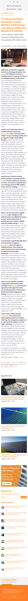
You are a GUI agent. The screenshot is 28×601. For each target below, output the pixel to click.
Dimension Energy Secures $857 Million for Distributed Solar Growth (15, 534)
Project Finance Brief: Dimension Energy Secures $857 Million (15, 527)
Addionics (4, 363)
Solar (19, 46)
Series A (4, 366)
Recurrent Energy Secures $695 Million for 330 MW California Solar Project (16, 561)
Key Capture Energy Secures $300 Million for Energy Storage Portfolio (15, 513)
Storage (23, 46)
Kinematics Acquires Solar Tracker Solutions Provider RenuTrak (14, 554)
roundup (21, 357)
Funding (23, 363)
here (11, 354)
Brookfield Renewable (13, 363)
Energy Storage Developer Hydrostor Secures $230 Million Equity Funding (14, 541)
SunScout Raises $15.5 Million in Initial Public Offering (14, 568)
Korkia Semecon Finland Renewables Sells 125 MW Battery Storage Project (16, 506)
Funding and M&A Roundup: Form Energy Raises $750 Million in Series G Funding (15, 520)
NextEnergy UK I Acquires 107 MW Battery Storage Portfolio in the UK (15, 548)
